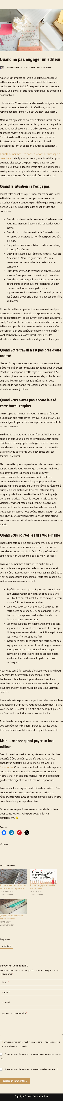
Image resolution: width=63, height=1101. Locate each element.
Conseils (47, 67)
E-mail (6, 993)
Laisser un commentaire (15, 1081)
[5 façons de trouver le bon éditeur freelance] (13, 906)
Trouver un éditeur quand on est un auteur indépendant (13, 887)
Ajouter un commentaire (14, 1013)
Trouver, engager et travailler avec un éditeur (43, 887)
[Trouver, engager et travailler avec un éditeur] (43, 876)
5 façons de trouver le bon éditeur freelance (11, 917)
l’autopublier (6, 767)
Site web (6, 1002)
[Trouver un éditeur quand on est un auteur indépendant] (13, 876)
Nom (5, 982)
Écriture (6, 946)
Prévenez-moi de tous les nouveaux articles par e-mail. (31, 1069)
